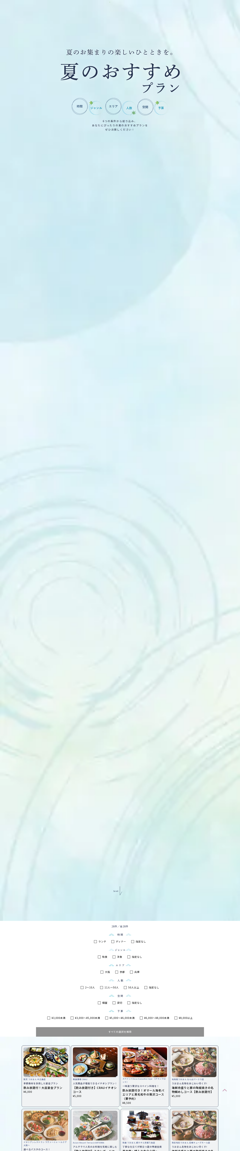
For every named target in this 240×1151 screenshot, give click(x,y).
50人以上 (133, 987)
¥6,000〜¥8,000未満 (156, 1018)
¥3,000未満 (58, 1018)
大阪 (107, 972)
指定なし (140, 941)
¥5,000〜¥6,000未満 (122, 1018)
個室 (105, 1002)
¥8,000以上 (185, 1018)
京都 (122, 972)
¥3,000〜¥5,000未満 (87, 1018)
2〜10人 (89, 987)
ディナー (120, 941)
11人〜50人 (111, 987)
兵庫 (137, 972)
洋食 (119, 957)
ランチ (102, 941)
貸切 (119, 1002)
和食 (105, 957)
